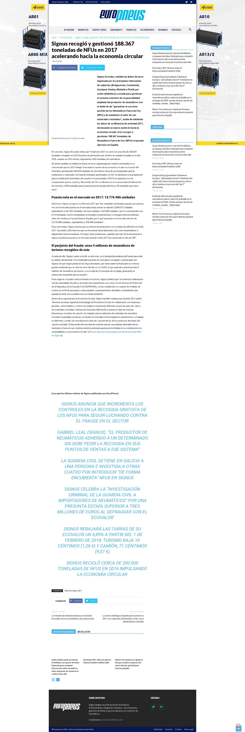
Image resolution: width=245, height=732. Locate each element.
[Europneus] (122, 15)
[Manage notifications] (238, 725)
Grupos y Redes (99, 29)
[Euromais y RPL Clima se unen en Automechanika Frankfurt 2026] (97, 647)
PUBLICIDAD (105, 2)
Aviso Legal (188, 729)
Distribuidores (147, 29)
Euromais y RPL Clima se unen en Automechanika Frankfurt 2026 (167, 69)
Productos (131, 29)
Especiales (176, 29)
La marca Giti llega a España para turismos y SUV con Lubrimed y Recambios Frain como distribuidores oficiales (123, 618)
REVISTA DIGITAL (92, 2)
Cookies (178, 729)
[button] (190, 30)
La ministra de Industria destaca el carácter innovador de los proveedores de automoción (73, 617)
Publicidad (158, 729)
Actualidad (69, 29)
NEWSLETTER (78, 2)
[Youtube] (191, 2)
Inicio (54, 37)
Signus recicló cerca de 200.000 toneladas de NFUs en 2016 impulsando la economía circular (102, 568)
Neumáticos (83, 29)
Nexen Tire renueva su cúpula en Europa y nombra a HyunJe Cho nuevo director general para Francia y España (172, 112)
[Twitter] (186, 2)
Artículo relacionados (63, 631)
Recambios (163, 29)
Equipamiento (116, 29)
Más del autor (83, 631)
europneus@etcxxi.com (112, 719)
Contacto (168, 729)
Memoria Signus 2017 (73, 591)
